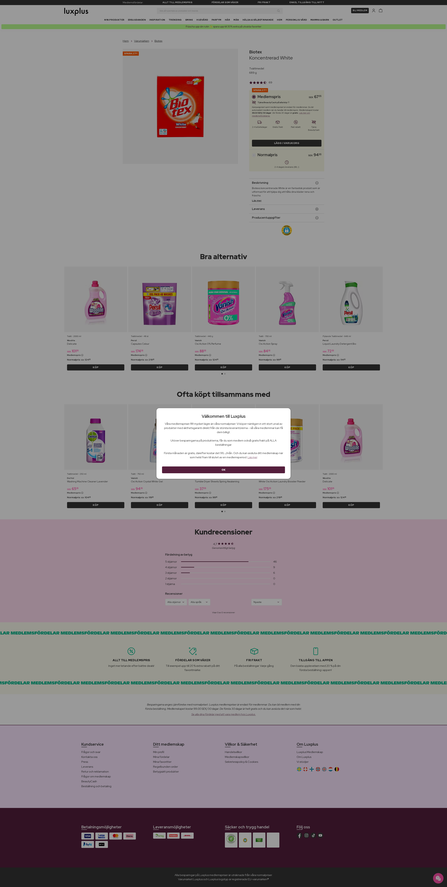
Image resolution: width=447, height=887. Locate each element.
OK (224, 469)
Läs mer (252, 457)
